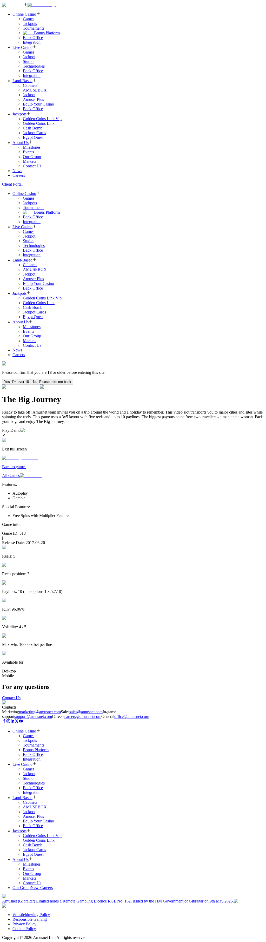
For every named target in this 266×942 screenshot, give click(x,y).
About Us (20, 142)
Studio (28, 61)
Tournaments (33, 28)
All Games (11, 475)
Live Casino (22, 47)
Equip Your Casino (38, 104)
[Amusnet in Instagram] (8, 721)
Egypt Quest (33, 137)
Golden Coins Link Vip (42, 118)
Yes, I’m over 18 (16, 382)
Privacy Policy (24, 924)
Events (28, 152)
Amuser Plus (33, 99)
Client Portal (12, 184)
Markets (29, 161)
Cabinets (30, 85)
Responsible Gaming (29, 919)
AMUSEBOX (35, 90)
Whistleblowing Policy (31, 914)
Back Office (33, 37)
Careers (18, 175)
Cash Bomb (32, 128)
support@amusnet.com (33, 716)
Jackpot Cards (34, 132)
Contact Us (32, 166)
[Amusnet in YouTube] (21, 721)
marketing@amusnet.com (40, 712)
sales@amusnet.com (86, 712)
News (17, 170)
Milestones (32, 147)
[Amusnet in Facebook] (4, 721)
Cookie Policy (24, 928)
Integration (32, 42)
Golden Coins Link (39, 123)
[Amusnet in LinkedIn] (12, 721)
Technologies (34, 66)
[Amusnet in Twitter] (17, 721)
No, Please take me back (52, 382)
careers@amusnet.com (82, 716)
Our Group (32, 156)
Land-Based (22, 80)
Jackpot (29, 57)
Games (28, 19)
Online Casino (24, 14)
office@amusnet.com (131, 716)
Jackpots (30, 23)
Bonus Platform (47, 33)
